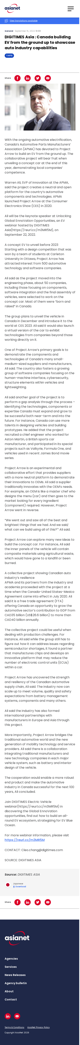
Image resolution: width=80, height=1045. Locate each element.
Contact (11, 999)
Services (11, 967)
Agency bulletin (16, 983)
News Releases (15, 975)
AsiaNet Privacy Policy (38, 1027)
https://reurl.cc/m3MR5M (25, 840)
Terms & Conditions (14, 1027)
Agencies (11, 959)
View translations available (23, 20)
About (9, 991)
